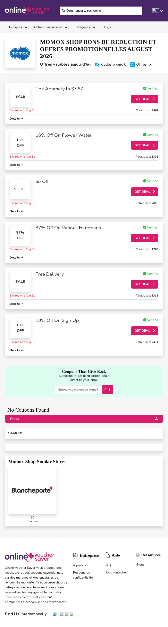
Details (15, 119)
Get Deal (142, 99)
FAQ (107, 565)
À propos (79, 565)
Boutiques (15, 27)
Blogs (106, 27)
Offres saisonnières (48, 27)
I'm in (107, 389)
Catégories (82, 27)
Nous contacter (115, 572)
